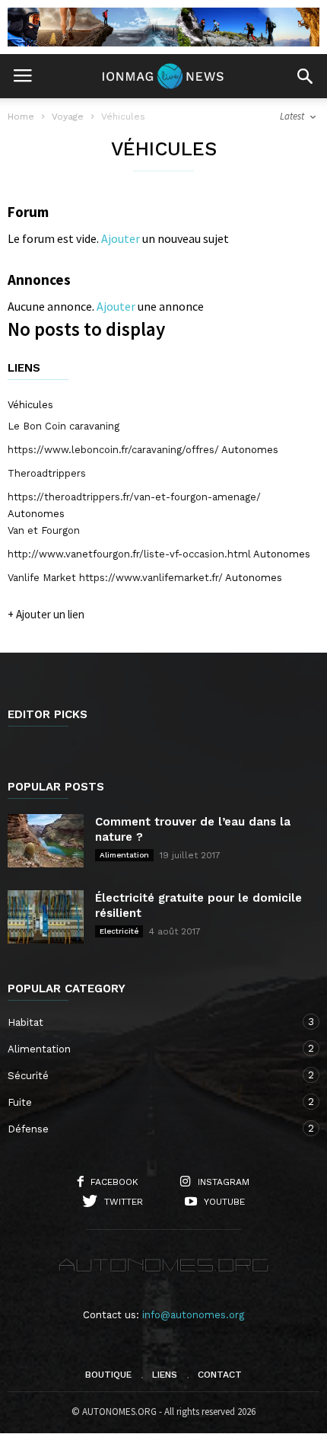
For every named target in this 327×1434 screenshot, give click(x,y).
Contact (220, 1374)
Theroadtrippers (47, 473)
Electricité (119, 931)
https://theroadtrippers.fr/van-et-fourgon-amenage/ (134, 497)
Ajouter (120, 238)
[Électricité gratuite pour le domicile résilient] (46, 917)
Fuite (148, 1102)
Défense (148, 1129)
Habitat (148, 1022)
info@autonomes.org (193, 1315)
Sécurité (148, 1075)
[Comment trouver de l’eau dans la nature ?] (46, 840)
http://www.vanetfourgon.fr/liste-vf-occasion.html (129, 554)
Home (21, 116)
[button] (305, 76)
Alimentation (124, 855)
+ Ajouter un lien (46, 614)
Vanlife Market (42, 577)
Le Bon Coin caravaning (63, 426)
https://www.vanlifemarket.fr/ (151, 577)
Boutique (108, 1374)
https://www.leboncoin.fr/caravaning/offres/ (113, 449)
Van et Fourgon (44, 530)
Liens (164, 1374)
